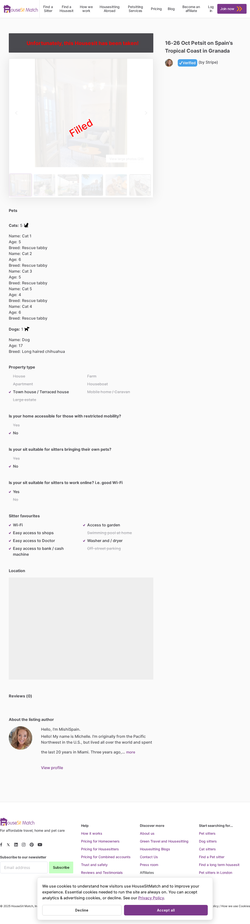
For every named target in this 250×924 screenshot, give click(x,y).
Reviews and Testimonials (102, 872)
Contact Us (149, 857)
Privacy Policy (151, 897)
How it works (91, 833)
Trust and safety (94, 865)
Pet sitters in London (215, 872)
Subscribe (61, 867)
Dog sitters (208, 841)
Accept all (166, 910)
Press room (149, 865)
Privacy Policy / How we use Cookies (224, 906)
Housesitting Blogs (155, 849)
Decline (81, 910)
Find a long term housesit (219, 865)
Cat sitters (207, 849)
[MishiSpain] (20, 738)
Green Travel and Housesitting (164, 841)
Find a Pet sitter (211, 857)
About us (147, 833)
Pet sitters (207, 833)
